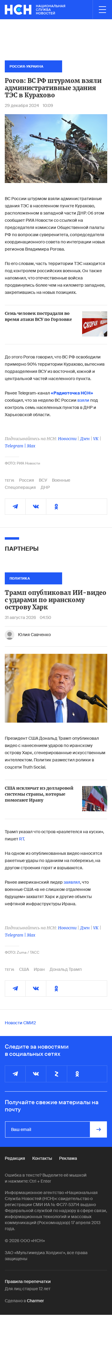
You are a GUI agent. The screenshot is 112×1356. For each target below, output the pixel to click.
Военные (61, 480)
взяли (83, 400)
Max (31, 446)
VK (96, 438)
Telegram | (16, 446)
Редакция (15, 1158)
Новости (67, 438)
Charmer (35, 1300)
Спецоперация (20, 487)
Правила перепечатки (28, 1281)
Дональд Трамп (66, 969)
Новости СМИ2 (20, 1022)
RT (21, 839)
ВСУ (43, 480)
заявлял (72, 882)
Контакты (42, 1158)
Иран (39, 969)
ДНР (45, 487)
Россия (26, 480)
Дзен (85, 438)
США (24, 969)
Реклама (68, 1158)
